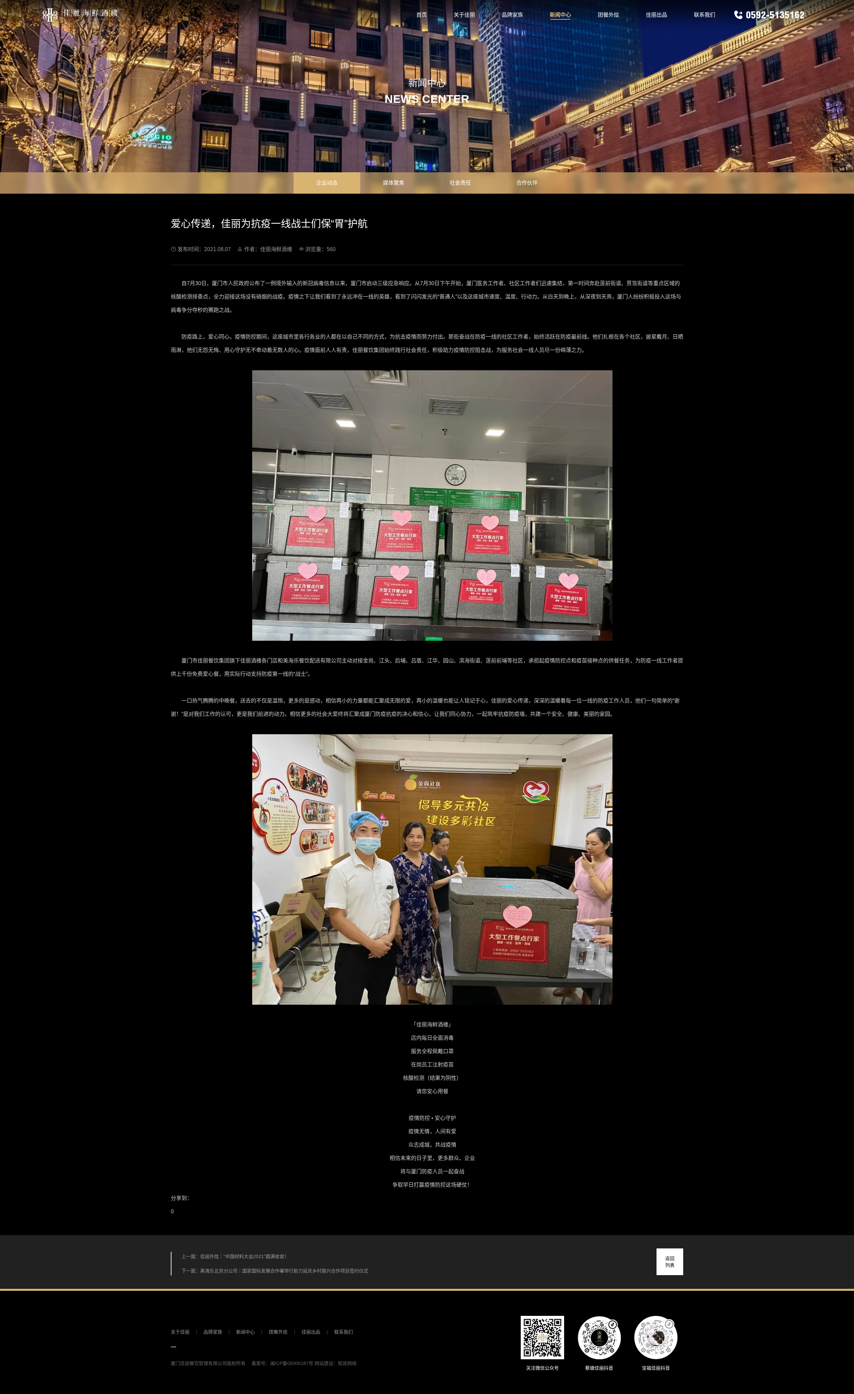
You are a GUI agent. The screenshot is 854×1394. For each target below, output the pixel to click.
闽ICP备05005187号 (291, 1363)
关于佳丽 (464, 15)
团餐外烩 (608, 15)
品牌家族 (512, 15)
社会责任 (460, 183)
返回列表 (670, 1262)
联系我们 (704, 15)
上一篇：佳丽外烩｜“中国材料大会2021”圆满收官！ (235, 1256)
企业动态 (327, 183)
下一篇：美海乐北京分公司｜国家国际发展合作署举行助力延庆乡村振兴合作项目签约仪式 (274, 1270)
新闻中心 (560, 15)
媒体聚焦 (393, 183)
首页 (421, 15)
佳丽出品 (656, 15)
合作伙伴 (527, 183)
